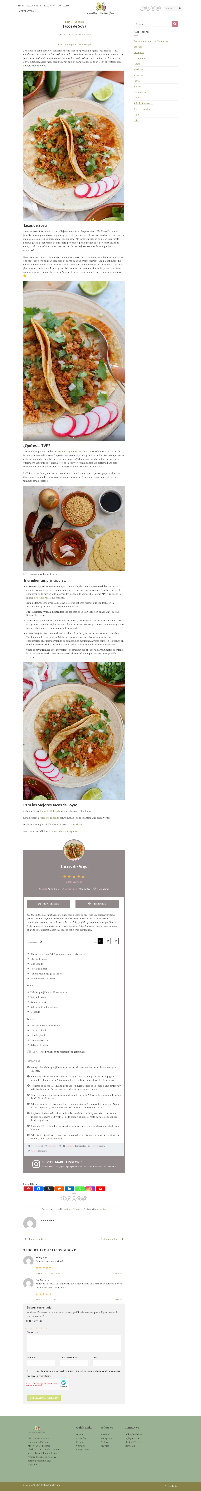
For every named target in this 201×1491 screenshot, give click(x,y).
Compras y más (27, 11)
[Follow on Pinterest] (153, 8)
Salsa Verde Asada (49, 817)
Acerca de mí (34, 6)
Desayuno (139, 52)
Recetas (48, 6)
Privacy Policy (171, 1486)
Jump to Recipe (65, 44)
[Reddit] (59, 1188)
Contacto (63, 6)
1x (100, 941)
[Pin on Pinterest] (79, 1198)
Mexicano (68, 22)
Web (95, 1357)
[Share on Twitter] (68, 1198)
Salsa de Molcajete (50, 810)
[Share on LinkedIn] (84, 1198)
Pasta (137, 80)
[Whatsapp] (80, 1188)
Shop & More (83, 1449)
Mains (137, 63)
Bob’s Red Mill (41, 597)
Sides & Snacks (142, 109)
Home (79, 1434)
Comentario (33, 1332)
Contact (80, 1445)
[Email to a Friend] (74, 1198)
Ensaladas (139, 57)
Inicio (21, 6)
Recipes (80, 1442)
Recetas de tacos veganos (64, 831)
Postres (138, 86)
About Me (81, 1438)
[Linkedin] (69, 1188)
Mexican (138, 69)
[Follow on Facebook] (142, 8)
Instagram (106, 1438)
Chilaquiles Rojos (110, 1239)
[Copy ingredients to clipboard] (40, 942)
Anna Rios (86, 35)
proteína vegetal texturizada (72, 451)
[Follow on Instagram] (147, 8)
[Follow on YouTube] (158, 8)
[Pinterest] (28, 1188)
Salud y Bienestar (143, 103)
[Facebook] (39, 1188)
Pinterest (105, 1442)
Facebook (105, 1434)
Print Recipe (84, 44)
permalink (101, 1209)
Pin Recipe (99, 903)
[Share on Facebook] (63, 1198)
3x (116, 941)
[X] (49, 1188)
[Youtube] (100, 1188)
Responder (120, 1273)
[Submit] (180, 8)
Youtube (104, 1445)
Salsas (137, 97)
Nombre (31, 1357)
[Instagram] (90, 1188)
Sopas (137, 114)
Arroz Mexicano (74, 824)
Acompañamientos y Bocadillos (151, 40)
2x (108, 941)
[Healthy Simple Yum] (100, 8)
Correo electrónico (69, 1357)
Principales (79, 22)
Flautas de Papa (37, 1239)
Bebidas (138, 46)
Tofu (136, 120)
